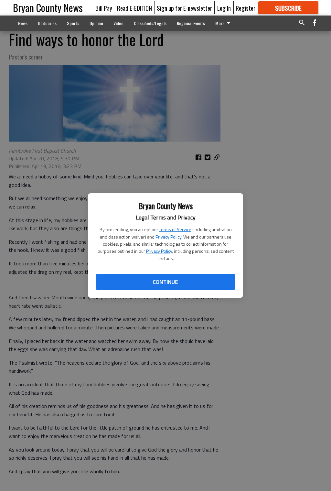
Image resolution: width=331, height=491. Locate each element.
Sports (73, 23)
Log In (224, 8)
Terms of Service (175, 229)
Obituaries (47, 23)
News (22, 23)
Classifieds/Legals (150, 23)
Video (118, 23)
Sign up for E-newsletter (184, 8)
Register (245, 8)
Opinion (96, 23)
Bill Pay (103, 8)
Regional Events (191, 23)
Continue (165, 282)
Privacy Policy (168, 236)
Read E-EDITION (134, 8)
